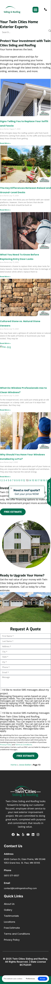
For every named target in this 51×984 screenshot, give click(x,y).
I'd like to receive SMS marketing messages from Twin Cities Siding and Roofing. (25, 721)
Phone (7, 870)
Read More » (5, 143)
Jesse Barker (25, 764)
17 (39, 480)
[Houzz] (18, 834)
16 (36, 480)
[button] (35, 10)
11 (21, 480)
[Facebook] (13, 834)
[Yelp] (23, 834)
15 (33, 480)
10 (19, 480)
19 (44, 480)
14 (30, 480)
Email (7, 883)
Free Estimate (12, 927)
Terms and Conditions (17, 933)
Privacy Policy (6, 744)
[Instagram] (37, 834)
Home (14, 764)
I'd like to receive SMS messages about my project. (25, 698)
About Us (9, 904)
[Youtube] (28, 834)
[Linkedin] (33, 834)
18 (41, 480)
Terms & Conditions (23, 744)
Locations (9, 921)
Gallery (8, 910)
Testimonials (11, 915)
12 (24, 480)
